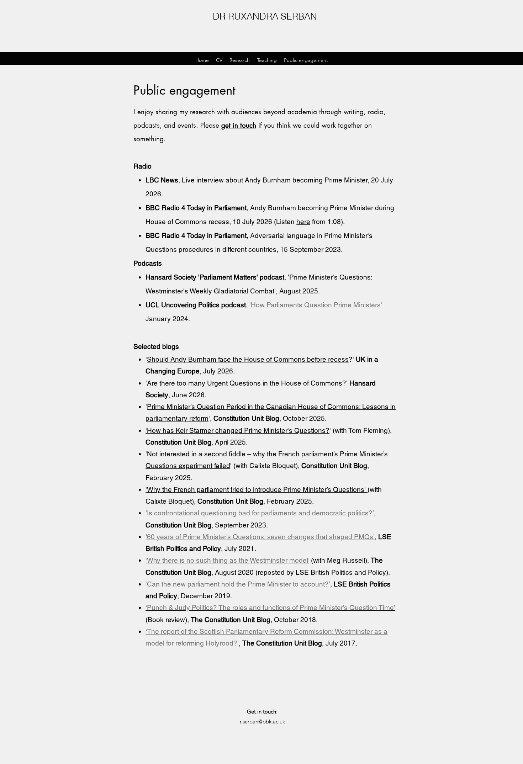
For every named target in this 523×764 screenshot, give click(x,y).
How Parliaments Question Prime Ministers (316, 305)
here (303, 222)
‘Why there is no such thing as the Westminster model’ (227, 560)
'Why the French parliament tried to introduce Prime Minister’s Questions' (257, 489)
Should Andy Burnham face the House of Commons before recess (248, 359)
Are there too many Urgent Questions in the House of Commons (244, 383)
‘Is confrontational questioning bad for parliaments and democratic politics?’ (260, 513)
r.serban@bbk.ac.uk (262, 721)
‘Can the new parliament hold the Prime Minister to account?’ (238, 584)
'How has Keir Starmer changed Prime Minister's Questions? (237, 430)
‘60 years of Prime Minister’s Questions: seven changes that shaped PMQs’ (260, 537)
